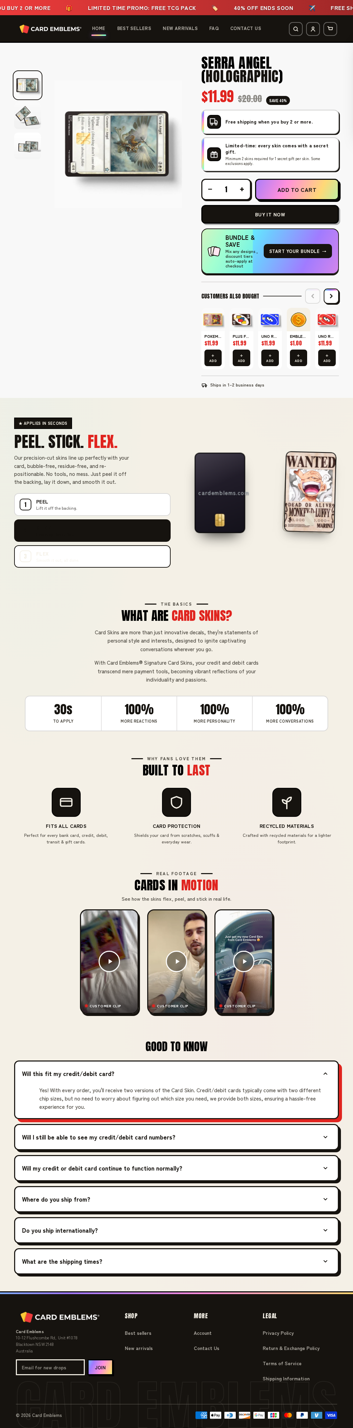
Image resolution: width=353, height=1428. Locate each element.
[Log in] (313, 29)
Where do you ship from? (56, 1199)
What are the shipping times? (62, 1261)
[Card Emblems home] (50, 29)
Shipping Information (286, 1378)
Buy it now (270, 214)
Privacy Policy (278, 1332)
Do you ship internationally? (60, 1230)
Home (98, 28)
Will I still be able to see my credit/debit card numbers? (98, 1137)
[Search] (296, 29)
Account (203, 1332)
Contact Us (245, 28)
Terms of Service (282, 1363)
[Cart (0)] (330, 29)
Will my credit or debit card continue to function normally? (102, 1168)
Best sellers (138, 1332)
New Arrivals (180, 28)
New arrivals (139, 1347)
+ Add (213, 358)
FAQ (214, 28)
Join (100, 1367)
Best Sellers (134, 28)
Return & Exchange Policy (291, 1347)
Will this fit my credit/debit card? (68, 1073)
